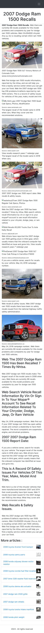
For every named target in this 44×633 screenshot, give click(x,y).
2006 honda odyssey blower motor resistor (18, 562)
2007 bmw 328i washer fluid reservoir (19, 579)
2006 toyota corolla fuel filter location (19, 571)
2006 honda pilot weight (13, 617)
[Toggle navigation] (39, 4)
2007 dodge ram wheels (13, 602)
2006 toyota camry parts (14, 554)
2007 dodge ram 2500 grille (15, 594)
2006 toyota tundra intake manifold (18, 609)
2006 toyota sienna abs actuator (17, 586)
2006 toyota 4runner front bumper (18, 547)
